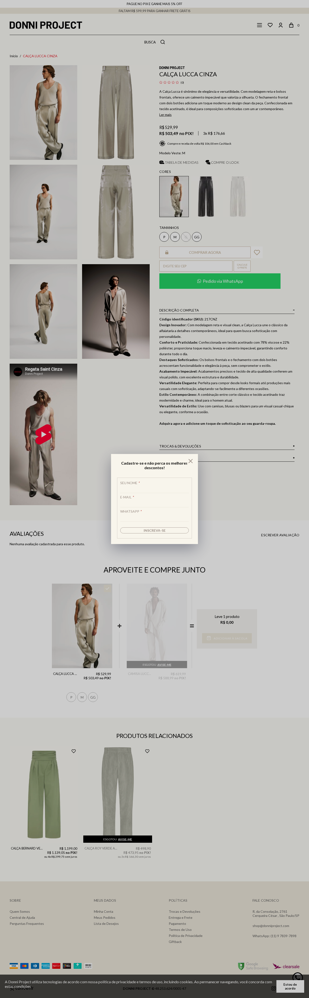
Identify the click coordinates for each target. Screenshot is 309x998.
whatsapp (130, 511)
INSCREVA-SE (155, 530)
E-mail (127, 497)
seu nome (130, 483)
